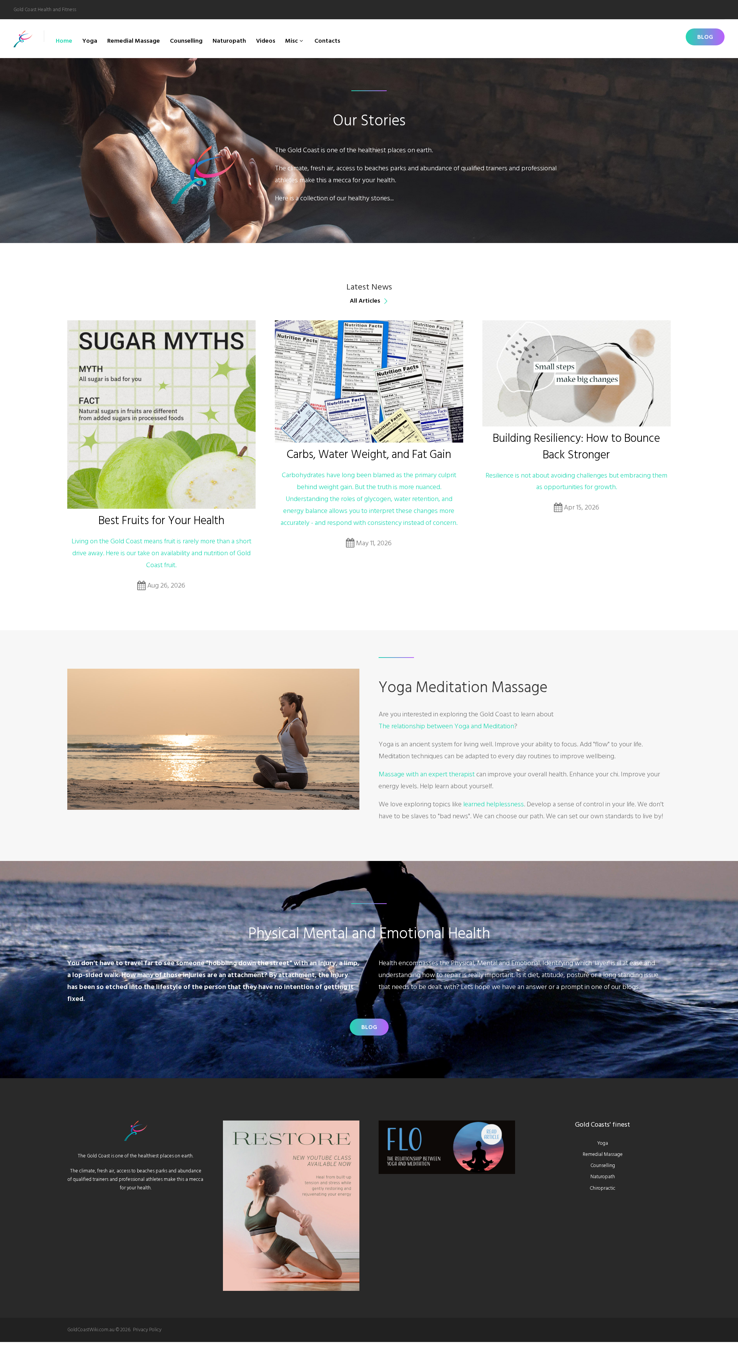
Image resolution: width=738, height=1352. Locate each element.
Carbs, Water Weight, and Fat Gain (369, 454)
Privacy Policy (147, 1329)
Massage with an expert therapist (427, 774)
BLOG (705, 37)
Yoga (89, 41)
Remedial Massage (133, 41)
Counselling (186, 41)
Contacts (327, 41)
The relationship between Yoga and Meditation (446, 726)
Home (64, 41)
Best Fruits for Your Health (161, 520)
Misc (291, 41)
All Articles (365, 301)
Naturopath (229, 41)
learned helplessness (493, 804)
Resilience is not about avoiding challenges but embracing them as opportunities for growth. (576, 481)
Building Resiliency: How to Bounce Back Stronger (576, 446)
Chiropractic (602, 1188)
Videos (265, 41)
